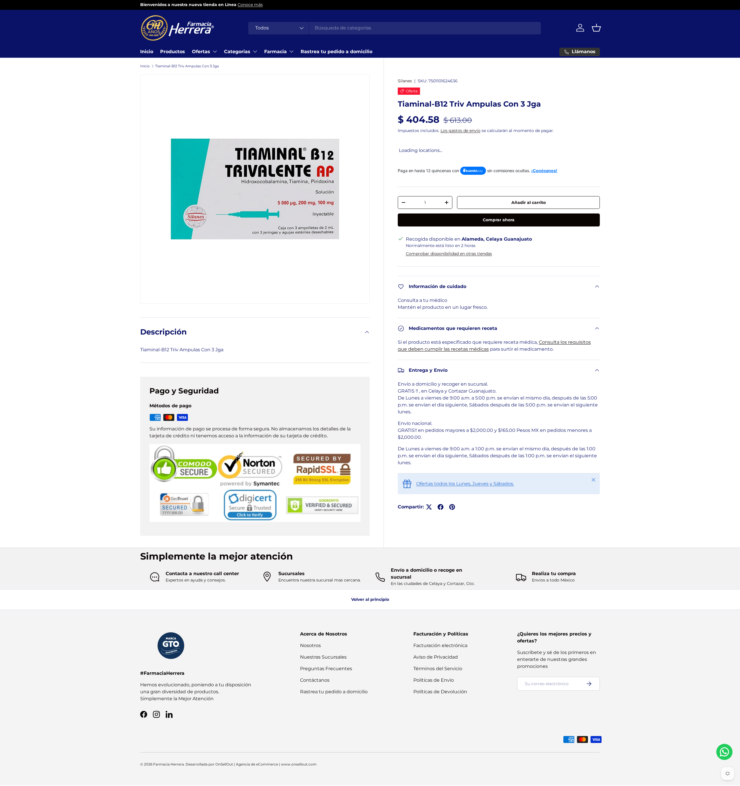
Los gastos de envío (460, 130)
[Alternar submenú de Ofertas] (214, 51)
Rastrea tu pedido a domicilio (336, 51)
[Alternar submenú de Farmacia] (291, 51)
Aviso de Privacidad (435, 657)
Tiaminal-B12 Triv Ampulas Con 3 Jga (187, 66)
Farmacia (275, 51)
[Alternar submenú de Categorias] (254, 51)
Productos (172, 51)
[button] (596, 27)
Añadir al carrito (528, 202)
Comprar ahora (499, 219)
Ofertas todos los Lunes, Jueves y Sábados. (465, 483)
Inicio (146, 51)
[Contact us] (724, 752)
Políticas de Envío (433, 680)
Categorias (237, 51)
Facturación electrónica (440, 645)
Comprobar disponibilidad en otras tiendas (449, 253)
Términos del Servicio (437, 668)
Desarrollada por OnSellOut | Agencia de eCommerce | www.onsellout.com (251, 764)
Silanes (405, 80)
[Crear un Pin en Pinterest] (452, 507)
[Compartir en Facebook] (440, 507)
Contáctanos (315, 680)
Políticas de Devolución (440, 691)
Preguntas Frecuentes (326, 668)
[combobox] (394, 28)
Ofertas (201, 51)
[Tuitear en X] (429, 507)
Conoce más (250, 4)
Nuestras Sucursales (323, 657)
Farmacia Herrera (168, 764)
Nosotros (310, 645)
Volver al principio (370, 599)
